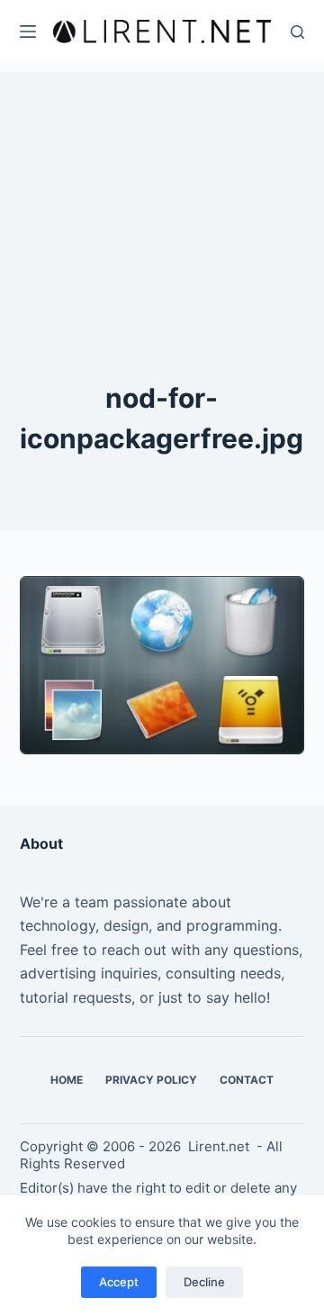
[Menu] (28, 31)
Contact (247, 1079)
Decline (204, 1282)
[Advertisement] (162, 184)
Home (66, 1079)
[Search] (297, 32)
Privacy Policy (151, 1079)
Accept (119, 1282)
